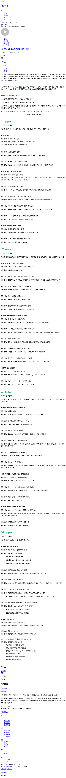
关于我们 (7, 759)
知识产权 (9, 769)
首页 (5, 39)
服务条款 (7, 736)
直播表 (6, 19)
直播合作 (7, 721)
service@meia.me (20, 764)
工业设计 (7, 43)
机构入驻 (7, 725)
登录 (2, 24)
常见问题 (7, 730)
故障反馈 (7, 732)
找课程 (6, 15)
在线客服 (7, 734)
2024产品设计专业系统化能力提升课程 (15, 49)
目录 (5, 71)
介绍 (5, 69)
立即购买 (3, 65)
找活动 (6, 744)
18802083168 (4, 764)
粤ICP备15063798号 (6, 767)
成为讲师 (7, 723)
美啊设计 (3, 691)
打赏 (2, 673)
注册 (5, 24)
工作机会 (7, 761)
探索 (5, 13)
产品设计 (7, 45)
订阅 (5, 17)
